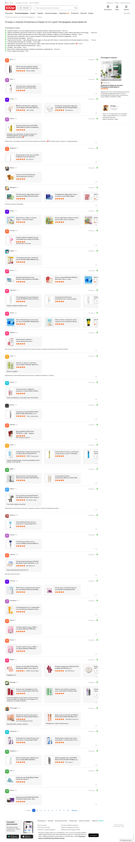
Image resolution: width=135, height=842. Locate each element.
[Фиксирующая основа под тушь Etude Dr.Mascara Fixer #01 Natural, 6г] (10, 157)
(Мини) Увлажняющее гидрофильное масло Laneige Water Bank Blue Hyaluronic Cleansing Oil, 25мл (27, 758)
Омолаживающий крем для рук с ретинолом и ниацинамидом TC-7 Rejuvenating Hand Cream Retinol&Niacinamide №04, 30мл (26, 523)
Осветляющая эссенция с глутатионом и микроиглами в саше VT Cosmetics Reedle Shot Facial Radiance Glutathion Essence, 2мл (67, 452)
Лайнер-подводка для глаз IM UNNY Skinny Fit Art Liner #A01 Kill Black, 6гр (66, 758)
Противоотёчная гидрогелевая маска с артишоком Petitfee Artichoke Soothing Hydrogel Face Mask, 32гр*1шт (27, 195)
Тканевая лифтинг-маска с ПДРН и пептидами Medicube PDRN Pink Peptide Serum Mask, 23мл (26, 628)
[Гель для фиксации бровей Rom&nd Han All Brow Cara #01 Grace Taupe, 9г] (10, 498)
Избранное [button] (110, 3)
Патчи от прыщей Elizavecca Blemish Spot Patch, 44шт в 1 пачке (66, 278)
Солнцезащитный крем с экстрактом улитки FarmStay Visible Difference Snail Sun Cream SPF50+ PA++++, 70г (28, 258)
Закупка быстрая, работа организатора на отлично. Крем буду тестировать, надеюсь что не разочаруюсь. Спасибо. (42, 34)
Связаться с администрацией (46, 829)
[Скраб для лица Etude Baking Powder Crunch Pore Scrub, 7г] (10, 780)
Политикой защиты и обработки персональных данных (61, 837)
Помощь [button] (116, 3)
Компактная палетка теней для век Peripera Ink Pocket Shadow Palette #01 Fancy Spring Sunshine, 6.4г (27, 716)
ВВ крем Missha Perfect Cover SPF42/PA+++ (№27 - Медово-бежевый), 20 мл (25, 432)
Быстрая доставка (61, 821)
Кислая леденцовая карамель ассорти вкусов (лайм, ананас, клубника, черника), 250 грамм (66, 218)
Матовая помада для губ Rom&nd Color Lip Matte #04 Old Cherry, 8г (67, 667)
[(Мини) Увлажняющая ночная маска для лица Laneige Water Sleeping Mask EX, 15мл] (88, 280)
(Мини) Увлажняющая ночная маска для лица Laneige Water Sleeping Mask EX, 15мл (27, 320)
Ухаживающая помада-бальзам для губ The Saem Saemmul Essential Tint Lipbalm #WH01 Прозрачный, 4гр (28, 452)
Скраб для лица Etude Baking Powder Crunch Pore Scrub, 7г (27, 778)
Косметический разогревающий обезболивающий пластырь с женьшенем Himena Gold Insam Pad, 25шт (27, 175)
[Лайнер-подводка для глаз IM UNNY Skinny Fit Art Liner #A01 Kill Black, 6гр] (49, 760)
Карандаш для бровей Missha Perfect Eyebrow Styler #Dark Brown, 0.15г (27, 412)
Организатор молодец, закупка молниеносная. (21, 45)
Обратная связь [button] (125, 3)
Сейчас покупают (84, 821)
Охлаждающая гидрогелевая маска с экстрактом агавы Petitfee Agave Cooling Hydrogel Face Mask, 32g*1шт (66, 195)
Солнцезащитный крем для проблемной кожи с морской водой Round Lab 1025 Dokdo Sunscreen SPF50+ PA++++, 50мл (65, 298)
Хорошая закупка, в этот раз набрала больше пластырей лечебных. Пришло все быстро (34, 31)
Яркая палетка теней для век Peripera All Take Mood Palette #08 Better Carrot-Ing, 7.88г (67, 716)
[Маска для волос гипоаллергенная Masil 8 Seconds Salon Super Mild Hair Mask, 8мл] (10, 478)
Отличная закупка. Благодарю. (16, 38)
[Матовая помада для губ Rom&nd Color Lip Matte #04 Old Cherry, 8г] (49, 669)
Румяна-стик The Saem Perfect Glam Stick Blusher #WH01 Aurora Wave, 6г (27, 667)
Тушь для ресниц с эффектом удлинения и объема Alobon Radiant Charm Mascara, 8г (27, 390)
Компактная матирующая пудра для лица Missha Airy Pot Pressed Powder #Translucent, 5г (66, 106)
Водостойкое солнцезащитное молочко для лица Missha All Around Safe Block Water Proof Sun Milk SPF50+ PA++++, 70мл (28, 588)
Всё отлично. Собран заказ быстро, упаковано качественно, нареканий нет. (30, 49)
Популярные (9, 13)
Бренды (90, 13)
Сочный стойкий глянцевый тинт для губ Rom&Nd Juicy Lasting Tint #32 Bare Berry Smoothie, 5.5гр (28, 238)
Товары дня (73, 821)
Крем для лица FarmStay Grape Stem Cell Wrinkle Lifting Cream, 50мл (27, 798)
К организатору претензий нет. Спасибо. (19, 42)
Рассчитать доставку (44, 827)
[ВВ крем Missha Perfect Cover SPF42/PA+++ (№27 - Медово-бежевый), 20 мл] (10, 434)
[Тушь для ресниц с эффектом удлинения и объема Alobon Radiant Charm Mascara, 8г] (10, 392)
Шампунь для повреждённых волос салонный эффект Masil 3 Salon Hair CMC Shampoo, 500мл (27, 690)
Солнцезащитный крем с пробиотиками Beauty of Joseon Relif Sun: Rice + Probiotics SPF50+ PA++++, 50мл (66, 477)
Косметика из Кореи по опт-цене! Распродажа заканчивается (112, 86)
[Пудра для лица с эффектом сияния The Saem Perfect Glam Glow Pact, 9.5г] (88, 669)
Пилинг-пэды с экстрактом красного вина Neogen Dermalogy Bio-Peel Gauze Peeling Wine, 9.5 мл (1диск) (65, 588)
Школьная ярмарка (51, 13)
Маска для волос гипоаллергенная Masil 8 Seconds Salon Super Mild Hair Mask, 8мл (27, 477)
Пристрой (83, 13)
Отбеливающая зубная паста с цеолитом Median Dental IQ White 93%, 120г (27, 542)
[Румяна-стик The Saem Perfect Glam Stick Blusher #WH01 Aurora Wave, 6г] (10, 669)
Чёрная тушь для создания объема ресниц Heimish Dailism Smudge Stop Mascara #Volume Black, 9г (27, 67)
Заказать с (98, 821)
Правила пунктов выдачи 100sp (70, 829)
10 (68, 810)
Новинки (32, 13)
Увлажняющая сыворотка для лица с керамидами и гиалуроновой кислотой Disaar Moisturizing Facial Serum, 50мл (66, 739)
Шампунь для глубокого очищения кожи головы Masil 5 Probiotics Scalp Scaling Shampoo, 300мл (66, 690)
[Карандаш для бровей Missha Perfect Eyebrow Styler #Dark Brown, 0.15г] (10, 414)
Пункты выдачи (42, 825)
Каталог (26, 8)
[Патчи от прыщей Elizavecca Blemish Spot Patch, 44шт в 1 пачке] (49, 280)
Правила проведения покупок (70, 827)
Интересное (75, 13)
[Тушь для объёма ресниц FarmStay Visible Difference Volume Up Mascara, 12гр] (10, 128)
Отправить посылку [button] (22, 3)
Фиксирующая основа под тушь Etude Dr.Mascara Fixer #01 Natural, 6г (27, 156)
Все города (10, 3)
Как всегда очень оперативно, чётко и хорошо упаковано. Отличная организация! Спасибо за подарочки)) (39, 36)
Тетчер (114, 106)
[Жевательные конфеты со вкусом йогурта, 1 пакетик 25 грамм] (10, 220)
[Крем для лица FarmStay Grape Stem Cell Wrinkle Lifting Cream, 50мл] (10, 800)
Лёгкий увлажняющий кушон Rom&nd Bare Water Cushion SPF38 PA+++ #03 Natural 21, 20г (27, 562)
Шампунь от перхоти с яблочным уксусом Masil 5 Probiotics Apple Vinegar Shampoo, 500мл (28, 363)
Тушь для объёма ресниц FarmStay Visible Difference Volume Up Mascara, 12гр (27, 126)
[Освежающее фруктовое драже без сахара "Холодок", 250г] (88, 220)
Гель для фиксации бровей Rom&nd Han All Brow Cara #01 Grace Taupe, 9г (27, 496)
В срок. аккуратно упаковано (16, 51)
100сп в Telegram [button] (34, 3)
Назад (28, 810)
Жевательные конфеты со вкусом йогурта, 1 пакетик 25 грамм (26, 218)
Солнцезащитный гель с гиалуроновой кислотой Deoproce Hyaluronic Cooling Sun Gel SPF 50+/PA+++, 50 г (27, 608)
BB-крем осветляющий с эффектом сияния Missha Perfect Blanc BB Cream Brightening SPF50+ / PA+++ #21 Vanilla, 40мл (28, 106)
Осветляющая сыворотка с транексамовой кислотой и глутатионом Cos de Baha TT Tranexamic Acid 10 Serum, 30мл (26, 340)
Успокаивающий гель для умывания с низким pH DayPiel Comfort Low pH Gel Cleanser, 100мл (27, 298)
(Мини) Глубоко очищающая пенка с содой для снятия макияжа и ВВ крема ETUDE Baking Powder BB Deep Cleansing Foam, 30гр (66, 320)
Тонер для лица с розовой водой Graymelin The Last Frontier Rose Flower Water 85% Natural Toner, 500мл (28, 87)
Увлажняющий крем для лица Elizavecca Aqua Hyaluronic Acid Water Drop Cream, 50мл (27, 278)
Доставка (127, 13)
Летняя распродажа (21, 13)
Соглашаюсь (93, 835)
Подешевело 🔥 (64, 13)
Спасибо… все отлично (14, 47)
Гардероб (40, 13)
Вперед (74, 810)
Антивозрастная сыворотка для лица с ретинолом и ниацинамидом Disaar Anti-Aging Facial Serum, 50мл (27, 739)
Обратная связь (126, 840)
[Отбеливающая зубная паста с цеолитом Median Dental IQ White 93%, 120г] (10, 544)
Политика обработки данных (69, 825)
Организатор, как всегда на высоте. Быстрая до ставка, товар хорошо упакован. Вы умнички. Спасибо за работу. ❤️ (42, 43)
